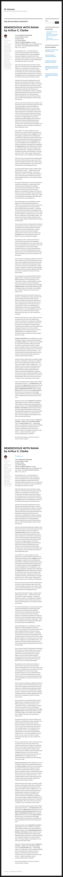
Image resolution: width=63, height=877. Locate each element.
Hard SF (5, 52)
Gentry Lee (9, 49)
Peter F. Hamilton (7, 63)
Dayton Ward (47, 60)
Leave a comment (7, 68)
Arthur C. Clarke (7, 45)
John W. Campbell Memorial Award (8, 57)
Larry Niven (9, 59)
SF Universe (9, 9)
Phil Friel (6, 38)
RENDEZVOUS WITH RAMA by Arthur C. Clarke (21, 29)
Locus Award (6, 60)
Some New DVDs (49, 38)
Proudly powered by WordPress (16, 871)
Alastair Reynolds (7, 43)
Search (46, 20)
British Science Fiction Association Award (8, 48)
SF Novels (6, 42)
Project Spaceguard (8, 64)
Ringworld (9, 67)
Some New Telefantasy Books (52, 34)
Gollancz (6, 50)
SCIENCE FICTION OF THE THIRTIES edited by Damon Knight (52, 68)
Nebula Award (7, 62)
